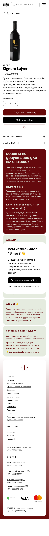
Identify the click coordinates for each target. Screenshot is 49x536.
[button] (24, 280)
